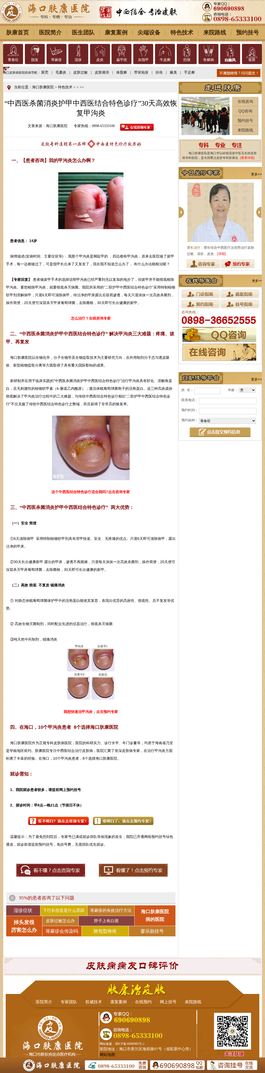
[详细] (221, 254)
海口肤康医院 (43, 87)
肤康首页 (17, 32)
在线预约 (143, 1002)
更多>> (256, 174)
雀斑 (251, 60)
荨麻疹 (56, 60)
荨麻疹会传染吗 (62, 931)
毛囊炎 (60, 72)
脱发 (34, 60)
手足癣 (189, 72)
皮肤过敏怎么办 (60, 921)
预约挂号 (247, 32)
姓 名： (187, 390)
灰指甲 (143, 60)
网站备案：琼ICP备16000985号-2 (122, 1044)
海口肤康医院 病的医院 (155, 915)
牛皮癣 (165, 60)
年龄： (233, 390)
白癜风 (230, 60)
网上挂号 (168, 1002)
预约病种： (189, 420)
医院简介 (50, 32)
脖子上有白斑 (106, 921)
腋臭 (173, 72)
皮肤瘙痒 (102, 72)
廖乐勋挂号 (152, 931)
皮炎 (100, 60)
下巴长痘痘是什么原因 (63, 910)
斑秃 (44, 72)
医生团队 (83, 32)
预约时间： (189, 410)
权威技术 (93, 1002)
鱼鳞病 (208, 60)
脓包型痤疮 (105, 931)
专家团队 (69, 1002)
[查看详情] (247, 158)
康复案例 (116, 32)
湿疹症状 (23, 910)
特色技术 (182, 32)
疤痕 (186, 60)
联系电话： (189, 400)
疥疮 (159, 72)
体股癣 (121, 72)
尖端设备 (149, 32)
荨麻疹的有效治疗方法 (110, 910)
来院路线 (214, 32)
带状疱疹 (141, 72)
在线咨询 (245, 101)
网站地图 (107, 1055)
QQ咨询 (245, 111)
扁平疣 (121, 60)
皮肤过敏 (80, 72)
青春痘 (13, 60)
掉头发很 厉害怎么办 (24, 926)
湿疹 (78, 60)
